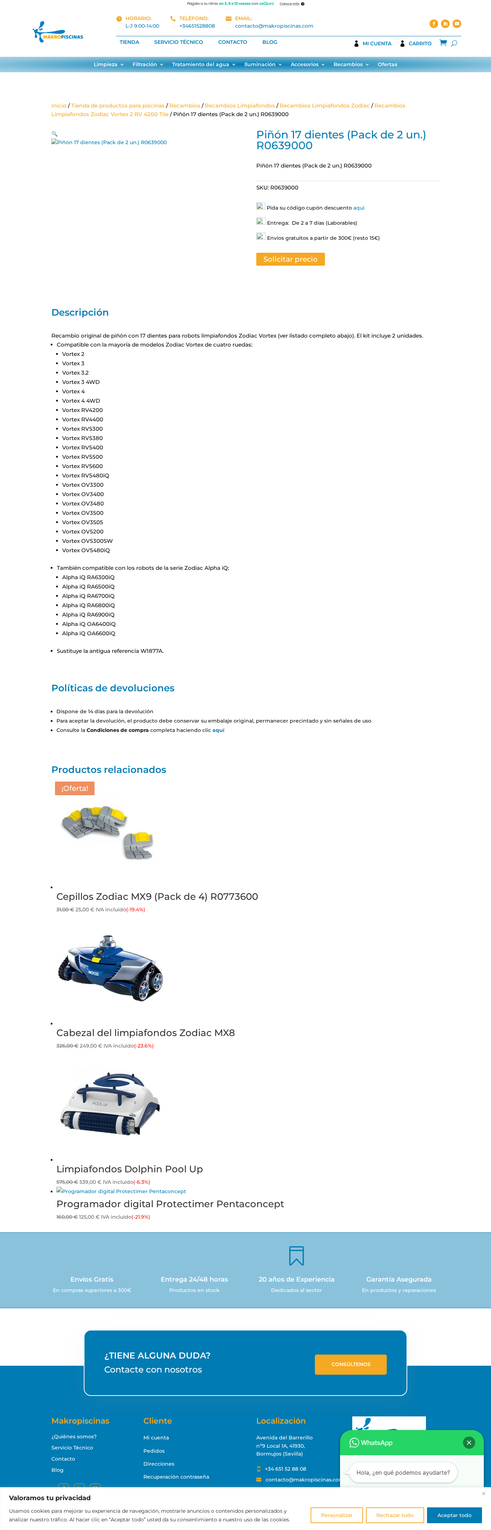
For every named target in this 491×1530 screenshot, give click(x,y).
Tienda (129, 42)
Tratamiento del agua (200, 65)
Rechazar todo (395, 1515)
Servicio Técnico (178, 42)
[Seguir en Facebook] (434, 23)
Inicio (58, 105)
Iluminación (260, 65)
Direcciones (158, 1464)
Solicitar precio (290, 259)
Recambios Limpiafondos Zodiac (325, 105)
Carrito (420, 44)
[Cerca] (483, 1493)
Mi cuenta (377, 44)
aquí (358, 208)
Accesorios (304, 65)
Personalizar (337, 1515)
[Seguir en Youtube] (457, 23)
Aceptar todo (454, 1515)
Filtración (145, 65)
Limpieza (106, 65)
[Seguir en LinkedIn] (445, 23)
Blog (269, 42)
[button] (54, 133)
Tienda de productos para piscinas (118, 105)
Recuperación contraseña (176, 1477)
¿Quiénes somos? (74, 1436)
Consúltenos (351, 1364)
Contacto (232, 42)
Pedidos (154, 1451)
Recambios (348, 65)
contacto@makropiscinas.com (274, 26)
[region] (245, 1508)
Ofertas (387, 65)
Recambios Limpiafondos (240, 105)
